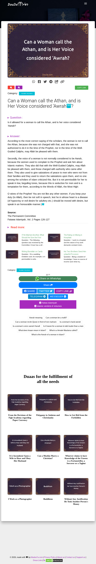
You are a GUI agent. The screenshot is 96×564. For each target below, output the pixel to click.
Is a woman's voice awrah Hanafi (26, 326)
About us (61, 557)
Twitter (44, 291)
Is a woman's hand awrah (70, 322)
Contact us (70, 557)
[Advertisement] (48, 353)
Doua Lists (37, 560)
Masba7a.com (37, 557)
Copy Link (81, 87)
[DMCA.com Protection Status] (54, 560)
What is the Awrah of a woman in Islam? (48, 335)
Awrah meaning (35, 318)
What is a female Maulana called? (63, 330)
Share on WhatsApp (50, 278)
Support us (80, 557)
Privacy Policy (50, 557)
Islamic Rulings (26, 93)
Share (46, 285)
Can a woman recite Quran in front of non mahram (35, 322)
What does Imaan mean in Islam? (32, 330)
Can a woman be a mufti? (56, 318)
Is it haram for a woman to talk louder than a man (63, 326)
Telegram (36, 296)
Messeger (57, 296)
